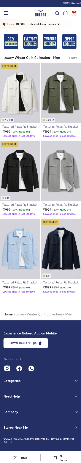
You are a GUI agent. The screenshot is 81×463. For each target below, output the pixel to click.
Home (8, 314)
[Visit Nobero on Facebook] (19, 368)
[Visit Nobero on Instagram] (7, 368)
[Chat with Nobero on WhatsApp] (31, 368)
